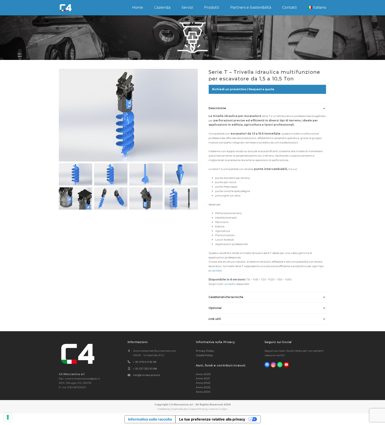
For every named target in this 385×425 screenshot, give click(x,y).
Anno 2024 (203, 391)
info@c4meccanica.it (146, 375)
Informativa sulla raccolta (150, 419)
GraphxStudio (179, 409)
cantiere (216, 270)
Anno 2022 (203, 382)
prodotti (230, 284)
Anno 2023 (203, 387)
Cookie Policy (204, 355)
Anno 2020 (203, 374)
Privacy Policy (205, 350)
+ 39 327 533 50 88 (145, 368)
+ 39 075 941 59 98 (144, 362)
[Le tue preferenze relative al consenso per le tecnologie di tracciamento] (8, 417)
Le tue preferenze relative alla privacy (212, 419)
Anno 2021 (203, 378)
